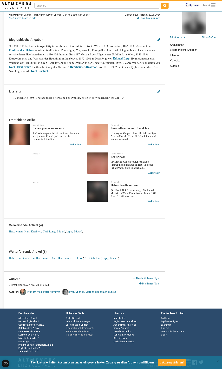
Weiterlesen (76, 144)
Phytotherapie (25, 348)
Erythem (165, 318)
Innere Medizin (25, 331)
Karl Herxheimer (20, 67)
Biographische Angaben (183, 49)
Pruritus (165, 328)
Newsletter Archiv (122, 331)
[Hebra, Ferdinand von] (97, 191)
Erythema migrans (170, 321)
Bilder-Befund (209, 37)
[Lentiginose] (97, 163)
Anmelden (131, 321)
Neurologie (23, 341)
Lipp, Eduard (74, 231)
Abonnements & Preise (124, 324)
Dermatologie (25, 321)
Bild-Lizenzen (120, 338)
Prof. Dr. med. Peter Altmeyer (43, 291)
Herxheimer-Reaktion (83, 67)
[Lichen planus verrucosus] (19, 134)
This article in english (149, 18)
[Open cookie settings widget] (5, 363)
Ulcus (164, 334)
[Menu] (213, 5)
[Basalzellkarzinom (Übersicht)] (97, 134)
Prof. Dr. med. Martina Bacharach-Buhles (92, 291)
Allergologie (24, 318)
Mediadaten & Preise (123, 341)
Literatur (175, 55)
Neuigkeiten (119, 318)
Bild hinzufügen (151, 283)
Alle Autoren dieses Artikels (22, 18)
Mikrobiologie (25, 338)
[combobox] (96, 6)
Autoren (174, 65)
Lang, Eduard (57, 231)
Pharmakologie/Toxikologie (32, 344)
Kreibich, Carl (39, 231)
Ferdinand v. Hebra (21, 50)
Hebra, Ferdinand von (22, 258)
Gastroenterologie (27, 324)
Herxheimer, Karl (19, 231)
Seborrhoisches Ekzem (172, 331)
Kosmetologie (25, 334)
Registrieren (119, 321)
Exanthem (166, 324)
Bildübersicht (177, 37)
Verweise (175, 60)
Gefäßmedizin (25, 328)
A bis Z (34, 318)
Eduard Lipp (121, 58)
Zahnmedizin (24, 351)
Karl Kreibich (40, 71)
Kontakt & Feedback (123, 334)
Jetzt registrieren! (172, 362)
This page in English (78, 324)
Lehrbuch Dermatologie (78, 321)
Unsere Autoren (121, 328)
